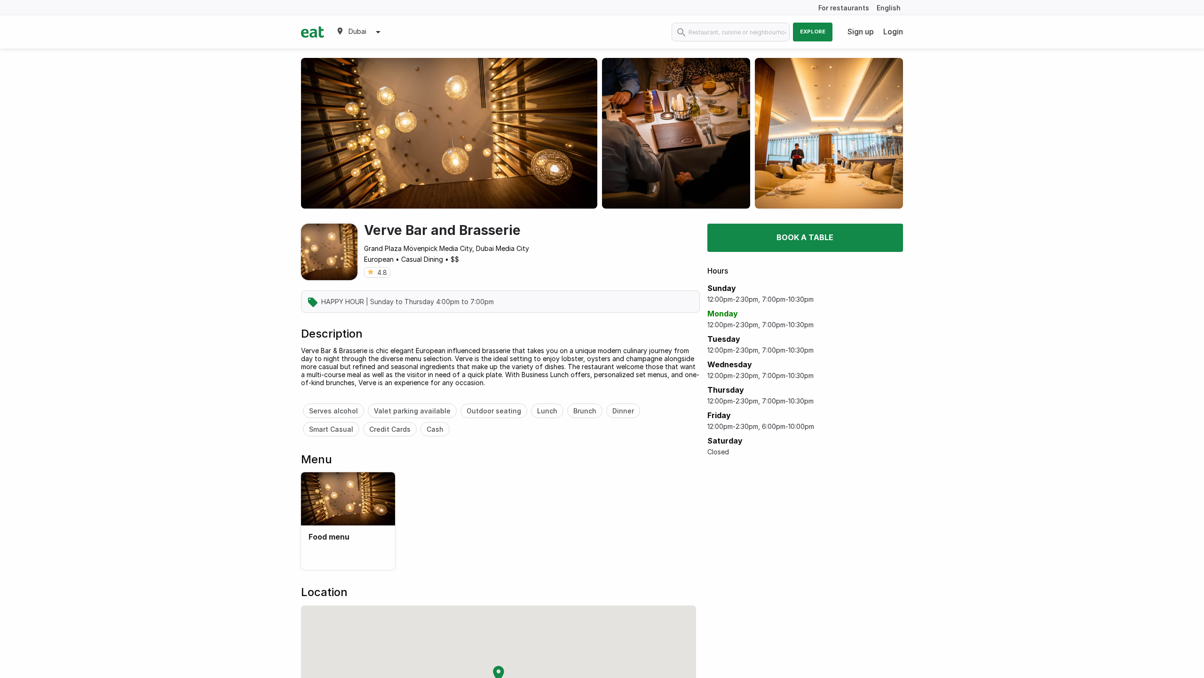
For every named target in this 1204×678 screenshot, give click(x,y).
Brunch (584, 411)
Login (893, 31)
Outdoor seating (494, 411)
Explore (812, 31)
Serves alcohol (333, 411)
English (889, 8)
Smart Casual (331, 429)
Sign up (861, 31)
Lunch (547, 411)
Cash (435, 429)
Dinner (623, 411)
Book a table (804, 237)
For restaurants (843, 8)
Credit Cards (390, 429)
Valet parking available (412, 411)
